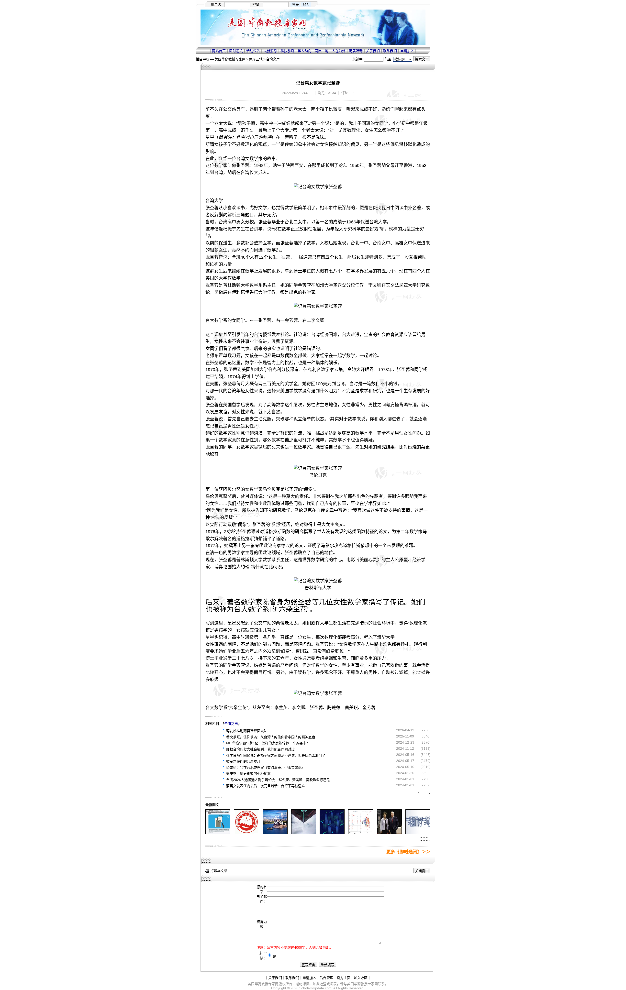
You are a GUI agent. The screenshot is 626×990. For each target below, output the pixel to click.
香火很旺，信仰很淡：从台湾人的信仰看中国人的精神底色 (270, 737)
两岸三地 (321, 51)
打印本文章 (218, 871)
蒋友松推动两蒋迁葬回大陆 (246, 731)
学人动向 (304, 51)
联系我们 (390, 51)
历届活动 (356, 51)
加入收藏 (361, 978)
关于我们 (373, 51)
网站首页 (219, 51)
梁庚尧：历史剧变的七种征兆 (248, 774)
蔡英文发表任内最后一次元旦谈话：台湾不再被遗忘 (265, 786)
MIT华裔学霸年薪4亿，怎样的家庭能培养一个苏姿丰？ (268, 743)
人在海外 (339, 51)
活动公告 (253, 51)
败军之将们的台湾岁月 (243, 761)
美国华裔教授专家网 (230, 59)
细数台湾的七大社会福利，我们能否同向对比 (260, 749)
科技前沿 (287, 51)
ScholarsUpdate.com (315, 988)
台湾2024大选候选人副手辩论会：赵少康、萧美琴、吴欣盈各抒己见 (278, 780)
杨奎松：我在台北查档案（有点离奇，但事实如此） (265, 768)
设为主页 (343, 978)
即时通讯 (236, 51)
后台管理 (326, 978)
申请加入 (407, 51)
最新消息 (270, 51)
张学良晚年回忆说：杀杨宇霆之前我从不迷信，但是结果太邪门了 (275, 755)
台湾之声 (273, 59)
